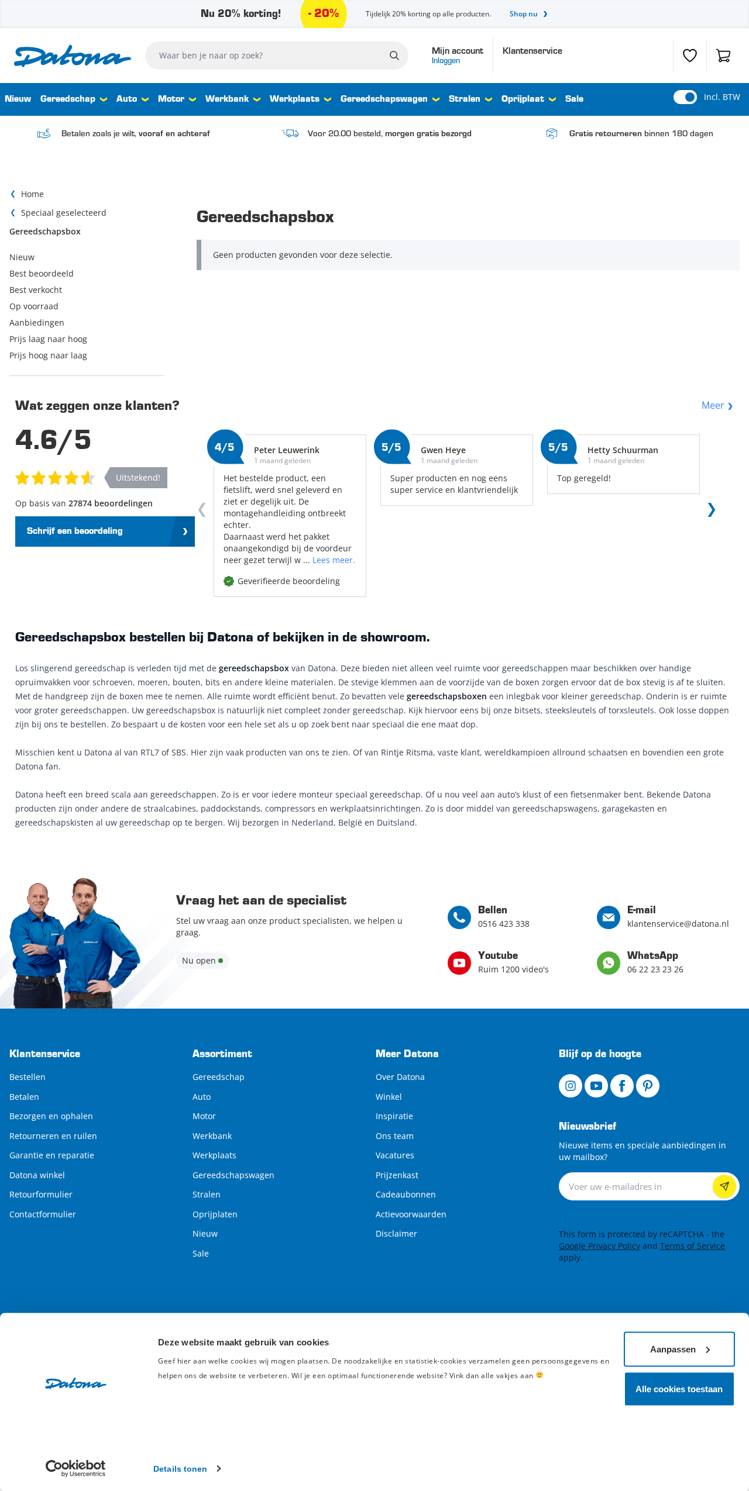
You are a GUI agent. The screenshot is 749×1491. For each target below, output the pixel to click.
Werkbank (227, 99)
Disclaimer (396, 1233)
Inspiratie (394, 1115)
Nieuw (18, 99)
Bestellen (27, 1076)
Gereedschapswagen (384, 99)
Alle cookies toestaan (679, 1388)
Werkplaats (294, 99)
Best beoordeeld (41, 273)
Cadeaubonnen (406, 1194)
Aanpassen (673, 1349)
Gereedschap (67, 99)
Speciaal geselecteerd (63, 212)
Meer (713, 405)
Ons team (395, 1135)
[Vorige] (204, 512)
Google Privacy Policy (599, 1245)
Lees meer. (333, 559)
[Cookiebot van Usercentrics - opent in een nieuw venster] (76, 1468)
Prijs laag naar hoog (48, 338)
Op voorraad (34, 306)
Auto (126, 99)
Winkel (389, 1096)
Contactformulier (42, 1214)
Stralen (464, 99)
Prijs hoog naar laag (48, 355)
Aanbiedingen (36, 322)
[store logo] (72, 56)
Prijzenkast (397, 1175)
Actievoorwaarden (411, 1214)
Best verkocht (35, 289)
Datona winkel (37, 1175)
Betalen (24, 1096)
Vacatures (395, 1155)
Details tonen (180, 1468)
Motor (171, 99)
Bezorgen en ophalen (51, 1115)
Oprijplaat (522, 99)
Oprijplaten (215, 1214)
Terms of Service (692, 1245)
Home (32, 193)
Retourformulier (41, 1194)
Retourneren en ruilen (53, 1135)
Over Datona (400, 1076)
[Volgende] (709, 512)
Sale (574, 99)
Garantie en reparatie (51, 1155)
